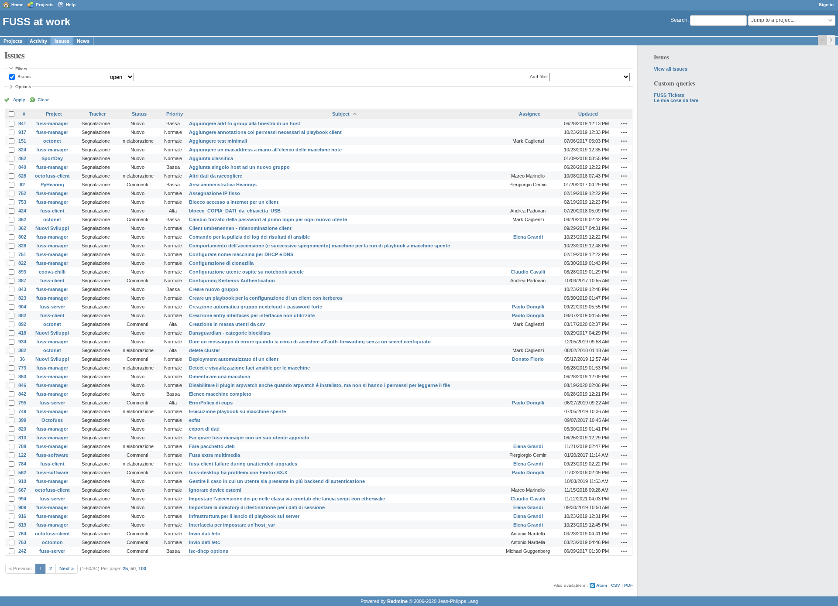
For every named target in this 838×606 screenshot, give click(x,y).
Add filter (539, 76)
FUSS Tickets (669, 95)
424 (22, 210)
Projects (45, 4)
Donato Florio (528, 359)
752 (22, 193)
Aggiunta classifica (211, 158)
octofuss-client (52, 175)
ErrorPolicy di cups (211, 402)
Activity (38, 41)
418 (22, 333)
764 (22, 533)
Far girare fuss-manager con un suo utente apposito (249, 437)
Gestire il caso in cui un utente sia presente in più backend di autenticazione (277, 481)
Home (17, 4)
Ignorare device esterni (215, 490)
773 (22, 367)
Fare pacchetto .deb (212, 446)
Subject (341, 113)
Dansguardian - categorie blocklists (230, 333)
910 (22, 481)
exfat (194, 420)
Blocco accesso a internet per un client (233, 202)
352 (22, 219)
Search (678, 20)
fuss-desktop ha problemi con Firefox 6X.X (238, 472)
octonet (52, 141)
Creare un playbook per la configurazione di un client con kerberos (266, 298)
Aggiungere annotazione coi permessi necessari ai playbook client (265, 132)
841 (22, 123)
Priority (174, 113)
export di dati (204, 428)
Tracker (97, 113)
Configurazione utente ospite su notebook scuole (246, 271)
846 (22, 385)
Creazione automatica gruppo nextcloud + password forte (255, 306)
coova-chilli (52, 271)
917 (22, 132)
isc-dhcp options (208, 551)
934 (22, 341)
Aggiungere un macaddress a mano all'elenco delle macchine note (265, 149)
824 (22, 149)
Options (23, 86)
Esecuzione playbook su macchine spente (237, 411)
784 (22, 463)
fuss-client (52, 210)
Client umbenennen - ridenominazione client (240, 228)
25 (125, 568)
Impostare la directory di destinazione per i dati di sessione (257, 507)
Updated (588, 113)
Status (23, 76)
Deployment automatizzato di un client (233, 359)
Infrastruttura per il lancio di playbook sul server (244, 516)
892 (22, 324)
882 (22, 315)
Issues (62, 41)
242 (22, 551)
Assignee (529, 113)
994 (22, 498)
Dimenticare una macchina (219, 376)
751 (22, 254)
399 (22, 420)
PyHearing (52, 184)
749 (22, 411)
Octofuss (52, 420)
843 (22, 289)
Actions (624, 123)
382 (22, 350)
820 (22, 428)
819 (22, 524)
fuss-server (52, 306)
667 (22, 490)
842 (22, 394)
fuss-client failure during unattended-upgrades (243, 463)
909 (22, 507)
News (83, 41)
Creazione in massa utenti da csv (227, 324)
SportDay (52, 158)
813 (22, 437)
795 (22, 402)
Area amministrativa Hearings (223, 184)
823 (22, 298)
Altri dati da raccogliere (215, 175)
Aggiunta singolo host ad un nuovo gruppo (239, 167)
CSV (615, 585)
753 (22, 202)
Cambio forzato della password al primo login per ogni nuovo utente (268, 219)
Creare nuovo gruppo (213, 289)
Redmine (397, 601)
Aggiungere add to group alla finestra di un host (244, 123)
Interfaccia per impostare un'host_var (232, 524)
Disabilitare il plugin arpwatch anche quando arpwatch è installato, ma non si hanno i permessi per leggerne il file (319, 385)
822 (22, 263)
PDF (628, 585)
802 (22, 237)
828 (22, 245)
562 (22, 472)
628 (22, 175)
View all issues (670, 69)
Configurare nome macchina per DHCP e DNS (241, 254)
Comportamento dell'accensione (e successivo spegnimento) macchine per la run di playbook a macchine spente (319, 245)
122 (22, 455)
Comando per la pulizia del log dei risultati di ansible (249, 237)
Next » (66, 568)
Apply (19, 99)
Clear (43, 99)
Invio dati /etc (204, 533)
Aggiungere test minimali (218, 141)
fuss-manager (52, 123)
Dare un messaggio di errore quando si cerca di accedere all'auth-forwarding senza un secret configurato (310, 341)
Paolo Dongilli (528, 306)
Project (54, 113)
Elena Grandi (528, 237)
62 (22, 184)
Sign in (826, 4)
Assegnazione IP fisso (214, 193)
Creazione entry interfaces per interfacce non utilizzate (252, 315)
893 (22, 271)
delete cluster (204, 350)
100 (142, 568)
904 (22, 306)
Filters (21, 68)
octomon (52, 542)
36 (22, 359)
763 (22, 542)
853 (22, 376)
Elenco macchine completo (220, 394)
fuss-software (52, 455)
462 (22, 158)
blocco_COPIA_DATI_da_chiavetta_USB (235, 210)
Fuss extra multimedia (214, 455)
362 (22, 228)
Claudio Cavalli (528, 271)
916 (22, 516)
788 (22, 446)
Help (71, 4)
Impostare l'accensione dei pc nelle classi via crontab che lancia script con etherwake (287, 498)
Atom (601, 585)
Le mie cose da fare (676, 100)
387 (22, 280)
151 (22, 141)
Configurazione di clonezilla (221, 263)
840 (22, 167)
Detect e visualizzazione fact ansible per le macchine (249, 367)
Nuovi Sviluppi (52, 228)
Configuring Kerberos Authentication (232, 280)
